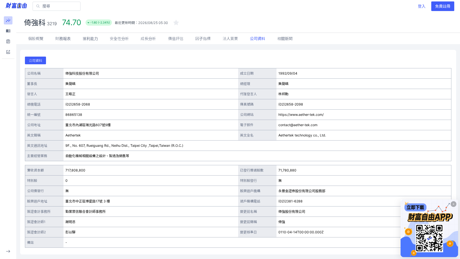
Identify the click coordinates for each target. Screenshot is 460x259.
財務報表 (63, 38)
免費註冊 (442, 6)
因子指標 (203, 38)
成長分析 (148, 38)
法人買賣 (230, 38)
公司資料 (257, 38)
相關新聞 (285, 38)
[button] (8, 20)
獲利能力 (90, 38)
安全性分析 (119, 38)
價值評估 (175, 38)
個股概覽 (35, 38)
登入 (422, 6)
